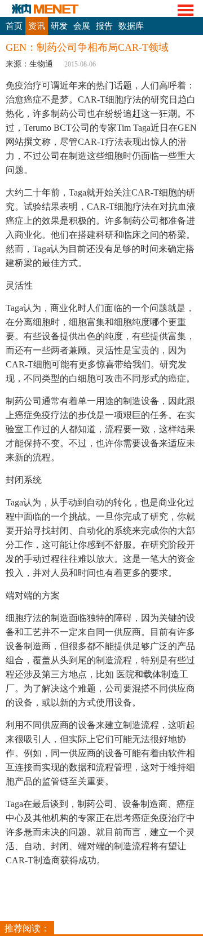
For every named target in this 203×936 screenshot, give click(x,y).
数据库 (131, 25)
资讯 (36, 25)
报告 (104, 25)
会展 (81, 25)
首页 (14, 25)
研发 (59, 25)
